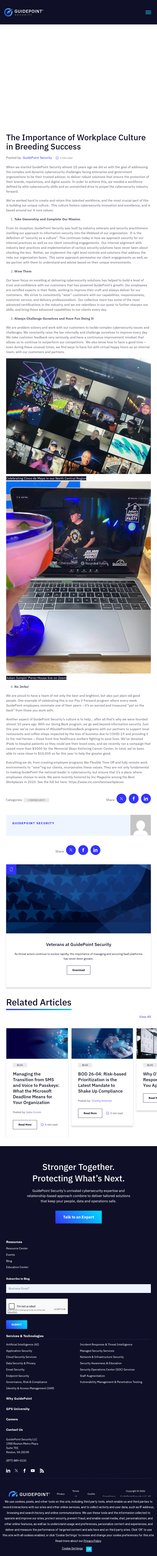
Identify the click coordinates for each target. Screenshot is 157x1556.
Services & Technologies (25, 1336)
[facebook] (24, 1471)
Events (10, 1254)
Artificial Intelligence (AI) (22, 1344)
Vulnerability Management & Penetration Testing (111, 1382)
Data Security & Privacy (21, 1363)
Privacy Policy (92, 1541)
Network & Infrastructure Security (102, 1357)
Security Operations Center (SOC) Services (107, 1369)
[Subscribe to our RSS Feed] (42, 1469)
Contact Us (14, 1430)
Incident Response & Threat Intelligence (106, 1344)
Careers (12, 1419)
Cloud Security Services (21, 1357)
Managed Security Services (97, 1351)
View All (145, 1017)
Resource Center (17, 1248)
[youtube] (33, 1471)
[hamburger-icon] (148, 12)
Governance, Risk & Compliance (26, 1382)
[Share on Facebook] (134, 799)
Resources (14, 1242)
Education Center (17, 1267)
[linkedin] (8, 1471)
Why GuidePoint (19, 1398)
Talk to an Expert (78, 1217)
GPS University (18, 1409)
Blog (9, 1261)
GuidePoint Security (37, 158)
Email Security (15, 1369)
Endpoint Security (17, 1376)
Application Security (19, 1351)
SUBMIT (16, 1324)
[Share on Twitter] (121, 799)
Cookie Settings (72, 1548)
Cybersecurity (36, 800)
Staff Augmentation (92, 1376)
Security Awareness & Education (101, 1363)
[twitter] (16, 1471)
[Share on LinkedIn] (146, 799)
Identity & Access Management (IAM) (30, 1388)
